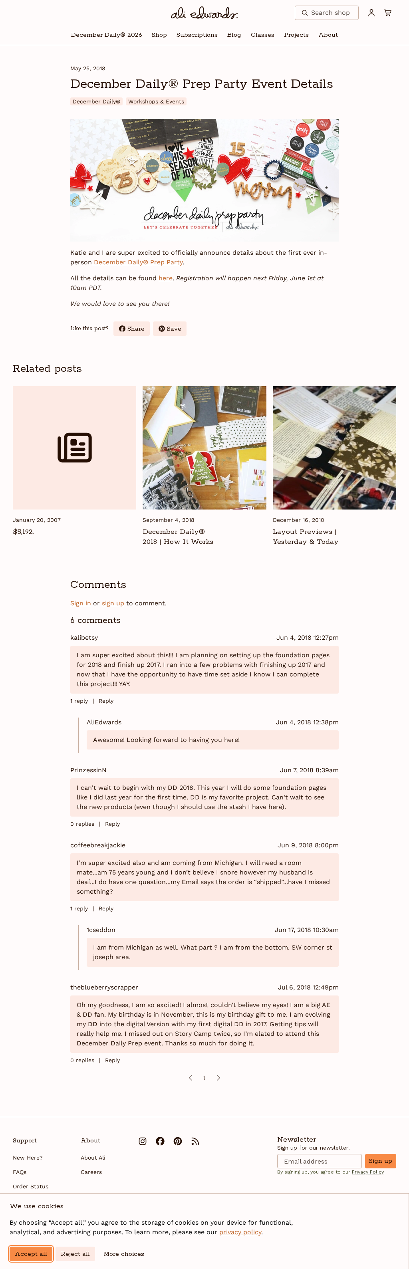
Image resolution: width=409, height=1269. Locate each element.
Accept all (31, 1254)
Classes (262, 35)
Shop (159, 35)
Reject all (75, 1254)
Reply (106, 701)
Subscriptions (197, 35)
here (166, 278)
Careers (91, 1172)
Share (138, 330)
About (328, 35)
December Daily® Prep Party (137, 262)
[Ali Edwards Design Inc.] (204, 12)
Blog (234, 35)
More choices (123, 1254)
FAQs (19, 1172)
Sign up (380, 1161)
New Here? (28, 1157)
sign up (113, 603)
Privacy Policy (367, 1172)
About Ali (93, 1157)
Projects (296, 35)
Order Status (30, 1186)
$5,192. (23, 531)
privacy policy (240, 1232)
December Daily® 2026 (106, 35)
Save (177, 330)
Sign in (80, 603)
